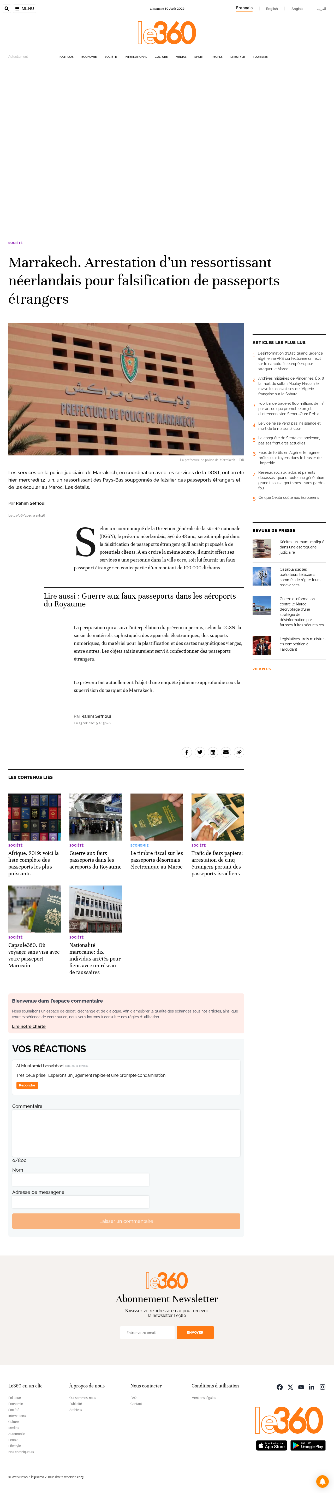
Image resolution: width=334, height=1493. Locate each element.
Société (111, 57)
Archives (75, 1410)
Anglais (297, 9)
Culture (161, 57)
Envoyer (195, 1332)
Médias (181, 57)
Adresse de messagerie (38, 1192)
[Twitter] (290, 1386)
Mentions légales (204, 1398)
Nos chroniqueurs (21, 1452)
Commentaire (27, 1106)
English (272, 9)
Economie (89, 57)
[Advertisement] (156, 141)
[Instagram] (322, 1386)
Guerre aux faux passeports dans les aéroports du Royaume (140, 600)
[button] (322, 1481)
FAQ (133, 1398)
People (217, 57)
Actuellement (18, 57)
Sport (199, 57)
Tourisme (260, 57)
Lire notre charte (29, 1026)
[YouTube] (301, 1386)
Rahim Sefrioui (30, 503)
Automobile (16, 1434)
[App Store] (271, 1445)
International (136, 57)
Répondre (27, 1085)
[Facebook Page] (280, 1386)
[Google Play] (308, 1445)
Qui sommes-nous (82, 1398)
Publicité (75, 1404)
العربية (321, 9)
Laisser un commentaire (126, 1221)
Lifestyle (237, 57)
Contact (136, 1404)
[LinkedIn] (312, 1386)
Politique (66, 57)
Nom (17, 1170)
